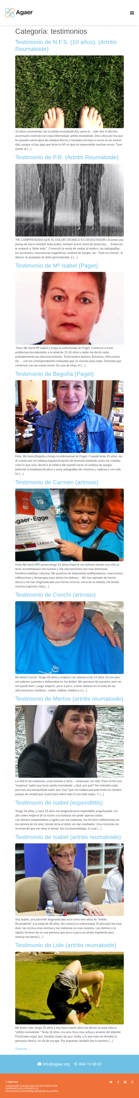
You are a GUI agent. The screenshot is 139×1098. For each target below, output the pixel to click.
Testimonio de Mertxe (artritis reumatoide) (69, 698)
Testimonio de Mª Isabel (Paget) (56, 265)
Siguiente (23, 1048)
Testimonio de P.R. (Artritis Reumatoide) (67, 157)
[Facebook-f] (118, 1082)
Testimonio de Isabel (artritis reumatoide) (68, 837)
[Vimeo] (125, 1082)
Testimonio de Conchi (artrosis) (55, 594)
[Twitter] (111, 1082)
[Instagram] (132, 1082)
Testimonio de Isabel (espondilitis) (59, 802)
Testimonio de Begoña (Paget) (54, 374)
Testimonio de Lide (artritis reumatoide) (65, 945)
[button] (132, 12)
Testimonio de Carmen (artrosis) (56, 482)
